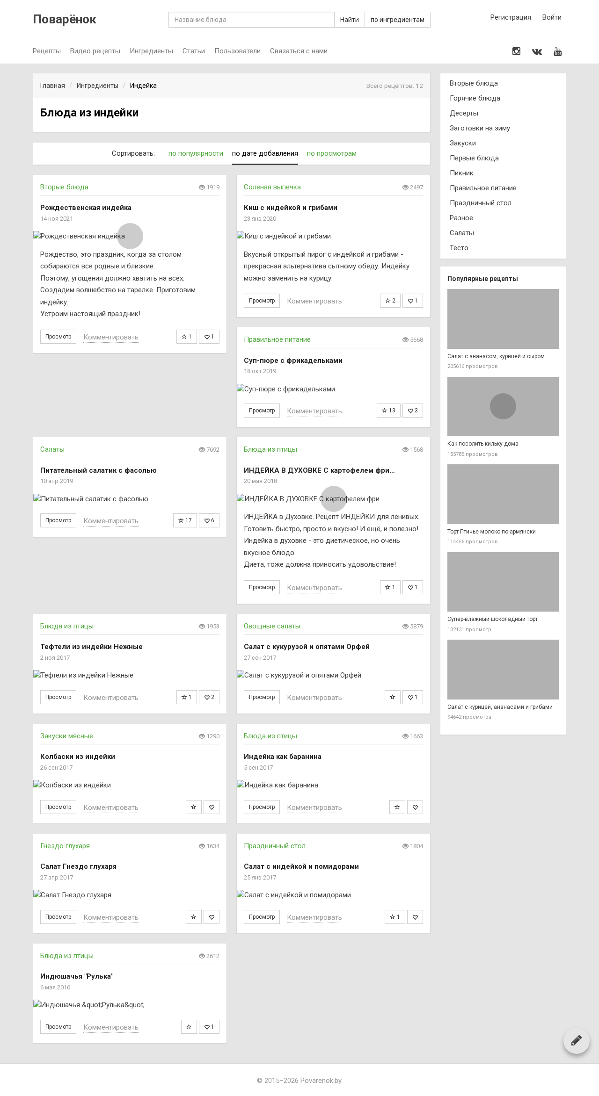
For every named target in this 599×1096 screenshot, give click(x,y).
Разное (461, 218)
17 (188, 520)
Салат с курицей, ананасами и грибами (500, 707)
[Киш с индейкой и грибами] (333, 236)
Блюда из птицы (270, 449)
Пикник (462, 173)
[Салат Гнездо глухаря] (129, 895)
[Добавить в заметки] (393, 697)
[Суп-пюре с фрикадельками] (333, 389)
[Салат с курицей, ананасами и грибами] (503, 669)
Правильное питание (277, 339)
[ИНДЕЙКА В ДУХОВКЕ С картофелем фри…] (333, 499)
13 (391, 410)
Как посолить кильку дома (483, 443)
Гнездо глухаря (65, 846)
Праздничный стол (275, 846)
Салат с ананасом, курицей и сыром (496, 356)
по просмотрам (332, 153)
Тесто (459, 248)
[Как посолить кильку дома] (503, 407)
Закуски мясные (66, 736)
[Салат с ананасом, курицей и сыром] (503, 319)
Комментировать (111, 337)
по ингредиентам (397, 19)
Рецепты (47, 51)
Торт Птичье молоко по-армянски (491, 531)
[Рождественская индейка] (129, 236)
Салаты (52, 449)
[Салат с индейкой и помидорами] (333, 895)
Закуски (463, 143)
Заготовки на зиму (480, 128)
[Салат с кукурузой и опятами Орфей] (333, 675)
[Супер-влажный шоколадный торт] (503, 582)
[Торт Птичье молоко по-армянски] (503, 494)
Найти (349, 19)
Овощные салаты (272, 626)
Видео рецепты (95, 51)
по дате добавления (265, 153)
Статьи (194, 51)
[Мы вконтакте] (537, 51)
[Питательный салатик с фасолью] (129, 499)
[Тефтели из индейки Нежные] (129, 675)
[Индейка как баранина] (333, 785)
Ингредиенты (151, 51)
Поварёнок (64, 19)
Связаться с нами (299, 51)
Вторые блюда (64, 187)
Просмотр (58, 336)
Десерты (464, 113)
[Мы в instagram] (516, 51)
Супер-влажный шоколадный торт (492, 619)
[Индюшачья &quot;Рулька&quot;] (129, 1005)
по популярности (195, 153)
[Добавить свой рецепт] (576, 1040)
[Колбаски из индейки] (129, 785)
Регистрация (510, 17)
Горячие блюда (475, 98)
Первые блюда (474, 158)
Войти (552, 17)
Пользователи (237, 51)
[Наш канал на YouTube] (557, 51)
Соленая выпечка (272, 187)
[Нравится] (211, 807)
